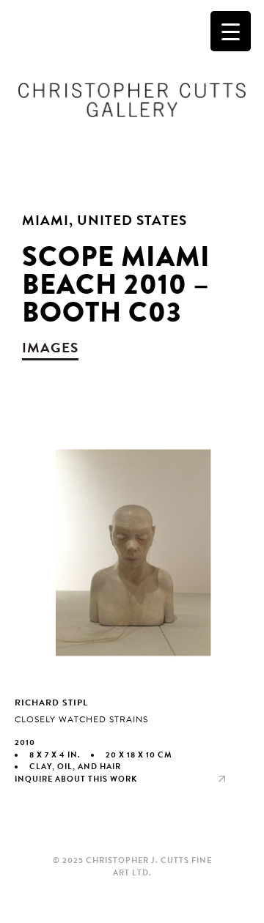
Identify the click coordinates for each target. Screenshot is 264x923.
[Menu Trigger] (230, 31)
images (50, 347)
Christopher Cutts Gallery (132, 99)
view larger (132, 618)
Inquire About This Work (76, 779)
